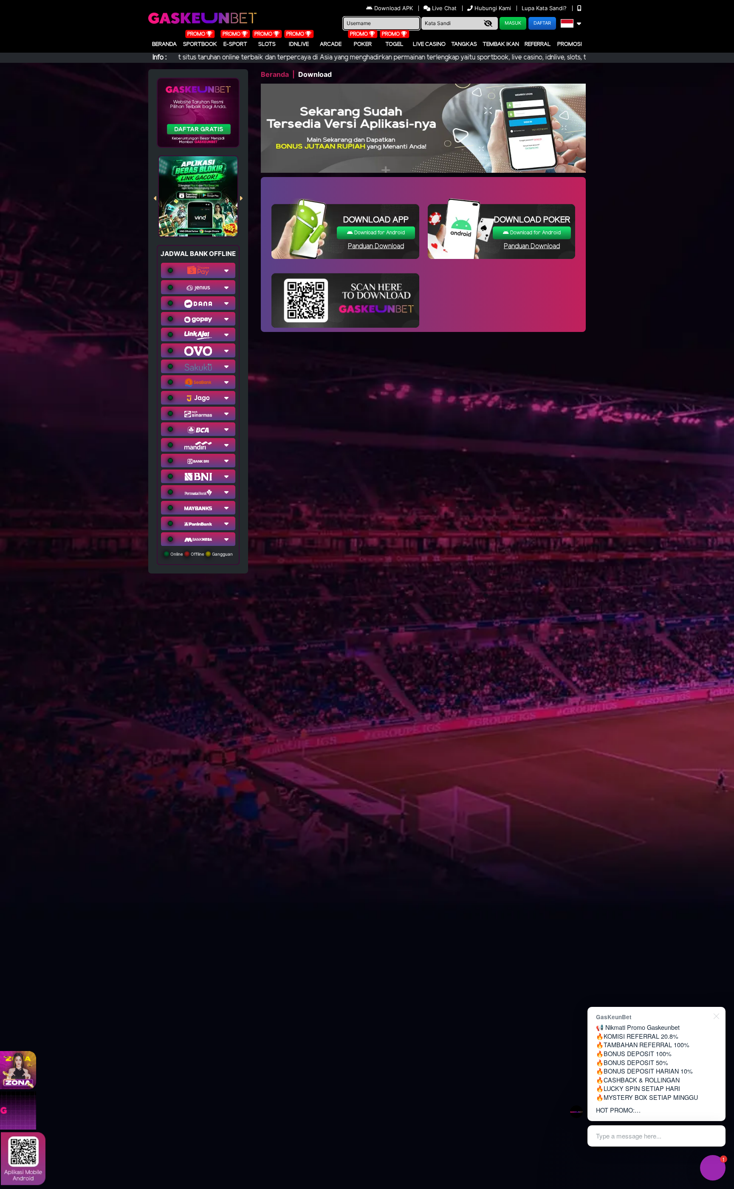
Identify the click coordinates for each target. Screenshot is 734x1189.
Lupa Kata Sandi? (545, 8)
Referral (538, 44)
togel (394, 44)
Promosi (569, 44)
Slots (267, 44)
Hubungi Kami (493, 8)
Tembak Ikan (501, 44)
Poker (363, 44)
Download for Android (379, 233)
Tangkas (464, 44)
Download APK (394, 8)
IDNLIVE (299, 44)
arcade (331, 44)
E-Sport (235, 44)
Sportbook (200, 44)
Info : (159, 57)
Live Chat (443, 8)
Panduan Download (376, 246)
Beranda (164, 44)
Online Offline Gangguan (201, 554)
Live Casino (429, 44)
